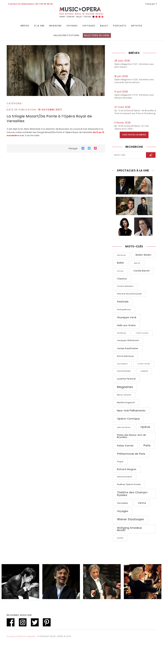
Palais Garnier (125, 445)
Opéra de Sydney (124, 427)
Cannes (120, 271)
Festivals (123, 301)
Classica (122, 278)
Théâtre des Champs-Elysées (133, 493)
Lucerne (144, 371)
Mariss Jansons (124, 395)
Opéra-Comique (128, 419)
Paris (147, 445)
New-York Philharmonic (131, 410)
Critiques (88, 25)
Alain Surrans (121, 255)
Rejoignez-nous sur (19, 615)
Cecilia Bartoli (141, 270)
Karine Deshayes (125, 356)
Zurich (120, 538)
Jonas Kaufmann (127, 348)
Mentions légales (26, 636)
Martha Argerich (126, 402)
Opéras (145, 427)
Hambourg (121, 333)
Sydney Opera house (129, 484)
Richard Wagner (126, 469)
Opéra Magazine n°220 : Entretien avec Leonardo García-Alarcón (134, 81)
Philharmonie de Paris (131, 454)
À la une (39, 25)
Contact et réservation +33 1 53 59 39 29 (30, 4)
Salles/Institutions (66, 35)
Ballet (104, 25)
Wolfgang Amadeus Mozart (129, 529)
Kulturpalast (122, 364)
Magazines (125, 387)
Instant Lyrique (142, 333)
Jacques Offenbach (128, 340)
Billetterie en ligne (96, 35)
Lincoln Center (144, 364)
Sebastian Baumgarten (124, 477)
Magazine (55, 25)
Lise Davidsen (124, 371)
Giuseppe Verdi (126, 317)
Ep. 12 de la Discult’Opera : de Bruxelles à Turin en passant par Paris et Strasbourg (135, 112)
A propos (11, 636)
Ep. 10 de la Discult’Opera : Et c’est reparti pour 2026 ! (131, 127)
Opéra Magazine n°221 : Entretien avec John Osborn (134, 65)
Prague (120, 461)
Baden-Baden (143, 254)
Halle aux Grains (126, 325)
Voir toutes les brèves (134, 135)
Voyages (72, 25)
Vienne (142, 503)
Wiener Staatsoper (130, 519)
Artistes (136, 25)
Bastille (137, 263)
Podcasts (119, 25)
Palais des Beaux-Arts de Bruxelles (131, 436)
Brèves (25, 25)
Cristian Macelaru (125, 286)
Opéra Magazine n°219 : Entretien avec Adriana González (134, 96)
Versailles (122, 503)
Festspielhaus (124, 309)
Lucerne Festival (126, 378)
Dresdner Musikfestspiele (129, 293)
